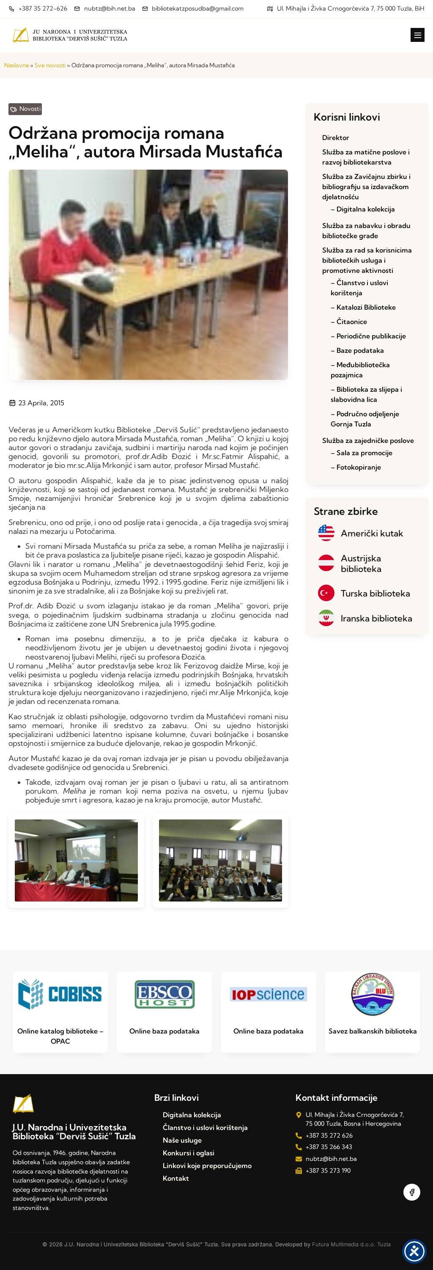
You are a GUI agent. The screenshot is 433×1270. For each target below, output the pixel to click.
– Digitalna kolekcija (363, 209)
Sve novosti (50, 65)
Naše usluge (182, 1140)
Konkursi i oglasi (188, 1153)
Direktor (335, 137)
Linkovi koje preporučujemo (207, 1165)
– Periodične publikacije (368, 336)
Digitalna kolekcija (192, 1115)
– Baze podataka (357, 350)
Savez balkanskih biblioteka (373, 1031)
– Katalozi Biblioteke (363, 307)
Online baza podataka (164, 1031)
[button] (418, 35)
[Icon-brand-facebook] (411, 1192)
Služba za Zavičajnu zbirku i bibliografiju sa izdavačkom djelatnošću (366, 186)
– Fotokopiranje (356, 467)
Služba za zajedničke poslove (368, 440)
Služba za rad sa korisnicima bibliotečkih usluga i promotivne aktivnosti (367, 260)
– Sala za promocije (361, 452)
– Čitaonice (349, 321)
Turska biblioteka (375, 593)
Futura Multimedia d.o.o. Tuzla (351, 1244)
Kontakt (176, 1178)
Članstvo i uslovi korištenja (205, 1127)
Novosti (30, 109)
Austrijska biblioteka (361, 563)
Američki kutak (372, 533)
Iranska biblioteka (376, 618)
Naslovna (16, 65)
